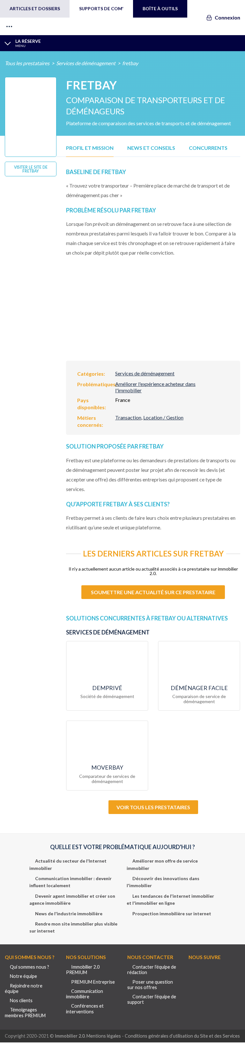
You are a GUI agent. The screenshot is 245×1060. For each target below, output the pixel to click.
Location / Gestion (163, 417)
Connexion (227, 17)
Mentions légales (103, 1036)
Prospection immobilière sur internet (171, 913)
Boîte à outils (160, 8)
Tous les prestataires (27, 63)
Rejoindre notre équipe (23, 988)
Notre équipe (23, 976)
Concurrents (208, 148)
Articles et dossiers (35, 8)
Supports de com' (101, 8)
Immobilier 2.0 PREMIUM (83, 969)
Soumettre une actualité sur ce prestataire (153, 592)
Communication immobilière (84, 993)
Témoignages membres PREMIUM (25, 1012)
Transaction (128, 417)
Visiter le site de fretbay (31, 169)
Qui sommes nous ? (29, 967)
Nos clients (21, 1000)
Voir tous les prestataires (153, 807)
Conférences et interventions (85, 1008)
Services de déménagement (85, 63)
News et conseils (151, 148)
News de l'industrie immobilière (68, 913)
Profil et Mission (90, 148)
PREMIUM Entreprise (93, 982)
